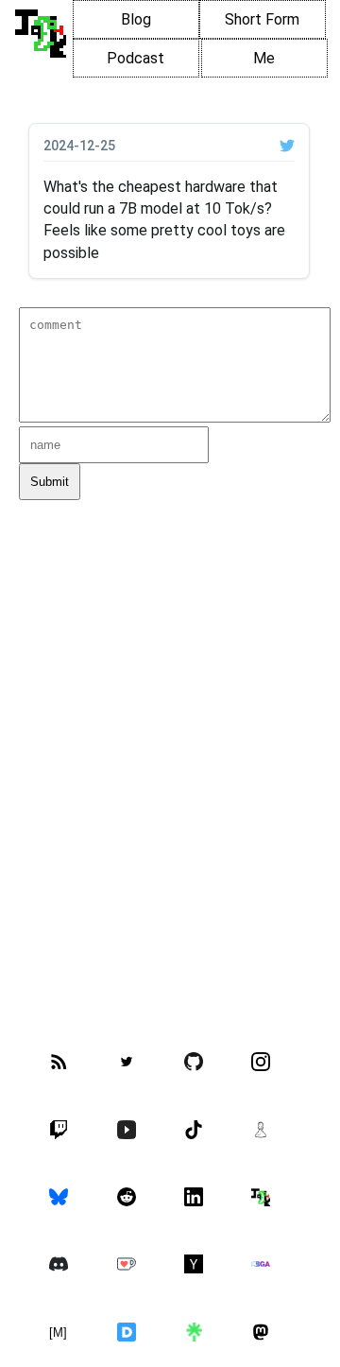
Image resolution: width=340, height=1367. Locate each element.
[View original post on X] (287, 145)
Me (264, 58)
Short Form (262, 19)
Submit (49, 482)
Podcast (135, 58)
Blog (136, 19)
